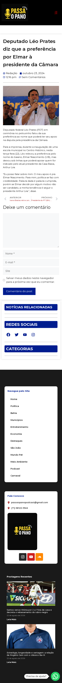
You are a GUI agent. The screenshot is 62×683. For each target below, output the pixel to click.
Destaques (16, 441)
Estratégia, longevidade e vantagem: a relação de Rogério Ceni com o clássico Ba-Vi (30, 653)
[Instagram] (22, 557)
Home (14, 399)
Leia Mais (11, 619)
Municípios (17, 420)
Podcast (15, 468)
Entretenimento (19, 427)
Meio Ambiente (19, 461)
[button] (55, 12)
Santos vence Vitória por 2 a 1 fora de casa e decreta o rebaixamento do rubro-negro (29, 611)
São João (16, 448)
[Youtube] (31, 557)
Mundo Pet (17, 454)
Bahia (14, 413)
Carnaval (15, 475)
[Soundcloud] (39, 557)
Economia (16, 434)
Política (15, 406)
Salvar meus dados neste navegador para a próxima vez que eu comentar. (30, 280)
